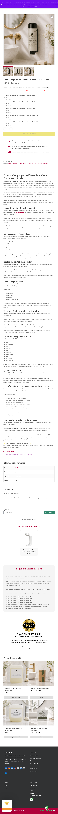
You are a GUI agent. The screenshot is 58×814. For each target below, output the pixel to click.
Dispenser (20, 163)
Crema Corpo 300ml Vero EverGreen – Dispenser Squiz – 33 (22, 121)
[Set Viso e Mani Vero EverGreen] (41, 673)
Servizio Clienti (34, 755)
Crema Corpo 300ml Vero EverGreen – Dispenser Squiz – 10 (22, 108)
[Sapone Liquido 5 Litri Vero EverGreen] (16, 673)
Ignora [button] (35, 6)
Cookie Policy (33, 771)
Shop (6, 785)
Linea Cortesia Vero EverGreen (15, 12)
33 (19, 472)
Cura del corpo (18, 476)
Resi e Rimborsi (34, 763)
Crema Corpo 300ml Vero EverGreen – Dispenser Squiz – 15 (22, 115)
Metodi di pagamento (35, 758)
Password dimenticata (35, 795)
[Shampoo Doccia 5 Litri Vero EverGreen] (16, 712)
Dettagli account (34, 788)
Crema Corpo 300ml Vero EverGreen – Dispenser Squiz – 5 (21, 102)
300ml (9, 163)
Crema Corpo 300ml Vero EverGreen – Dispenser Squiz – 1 (21, 95)
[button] (52, 16)
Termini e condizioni (35, 766)
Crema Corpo (14, 163)
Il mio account (33, 785)
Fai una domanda (49, 512)
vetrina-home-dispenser (42, 163)
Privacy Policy (33, 768)
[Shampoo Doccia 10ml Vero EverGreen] (41, 712)
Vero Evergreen (18, 467)
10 (16, 472)
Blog (6, 788)
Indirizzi (32, 793)
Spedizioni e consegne (36, 761)
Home (4, 12)
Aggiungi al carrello (29, 134)
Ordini (31, 790)
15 (18, 472)
